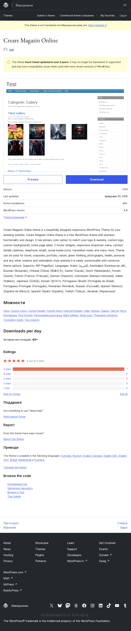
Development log (17, 484)
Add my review (11, 393)
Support (72, 549)
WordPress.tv (77, 561)
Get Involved (107, 543)
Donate (105, 555)
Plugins (39, 555)
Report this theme (13, 439)
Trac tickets (14, 496)
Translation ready (13, 319)
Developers (74, 555)
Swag (104, 561)
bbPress (10, 584)
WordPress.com (15, 572)
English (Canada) (92, 455)
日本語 (13, 459)
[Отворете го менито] (125, 5)
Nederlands (25, 459)
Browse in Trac (16, 492)
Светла (114, 310)
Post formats (25, 315)
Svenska (39, 459)
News (7, 549)
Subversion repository (20, 488)
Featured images (72, 310)
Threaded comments (105, 315)
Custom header (36, 310)
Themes (8, 15)
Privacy (8, 561)
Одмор (105, 310)
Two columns (32, 319)
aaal (11, 49)
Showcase (41, 543)
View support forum (14, 416)
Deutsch (77, 455)
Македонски (19, 605)
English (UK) (110, 455)
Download (97, 179)
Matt (8, 578)
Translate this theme (14, 467)
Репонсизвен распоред (48, 315)
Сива (87, 310)
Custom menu (54, 310)
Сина (6, 310)
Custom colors (19, 310)
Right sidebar (70, 315)
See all (124, 393)
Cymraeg (66, 455)
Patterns (40, 561)
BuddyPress (12, 590)
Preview (33, 179)
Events (103, 549)
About (7, 543)
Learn (70, 543)
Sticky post (85, 315)
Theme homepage (13, 217)
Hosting (8, 555)
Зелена (95, 310)
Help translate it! (97, 25)
